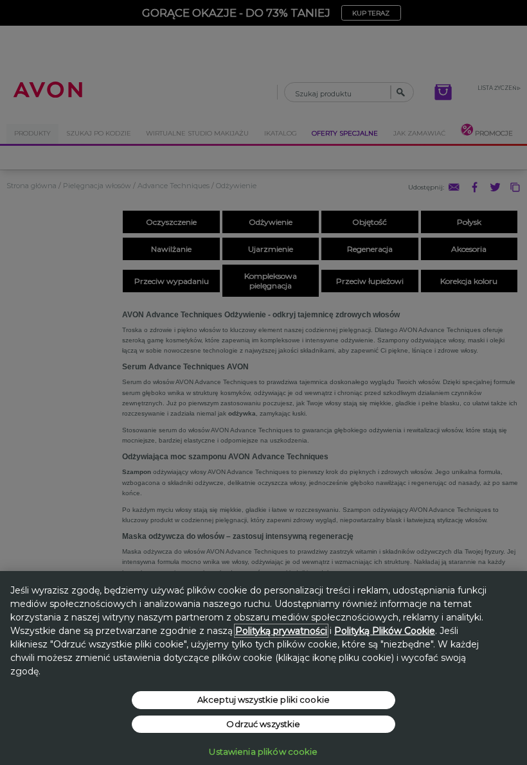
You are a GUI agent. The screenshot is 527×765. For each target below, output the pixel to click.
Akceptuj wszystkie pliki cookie (263, 699)
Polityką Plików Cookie (384, 631)
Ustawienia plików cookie (263, 751)
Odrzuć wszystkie (263, 724)
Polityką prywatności (281, 631)
